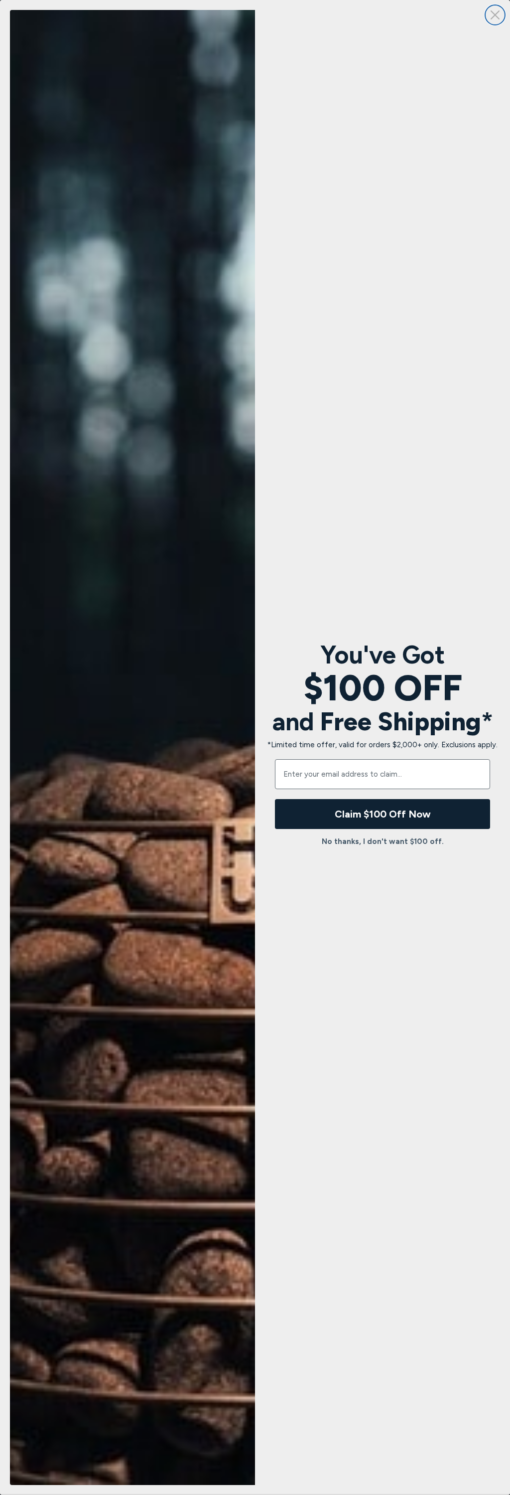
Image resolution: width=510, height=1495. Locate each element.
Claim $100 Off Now (383, 814)
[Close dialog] (495, 15)
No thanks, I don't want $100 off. (383, 841)
